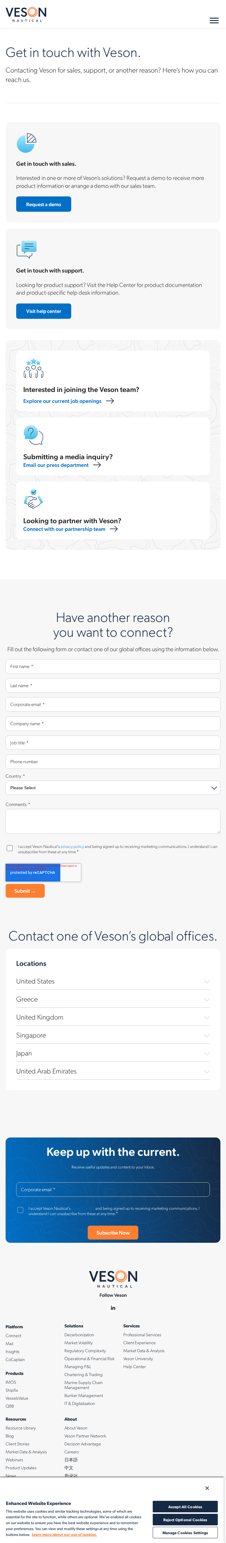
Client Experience (139, 1342)
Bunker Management (83, 1395)
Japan (24, 1052)
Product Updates (21, 1467)
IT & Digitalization (79, 1403)
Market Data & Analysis (143, 1350)
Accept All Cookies (185, 1506)
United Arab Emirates (46, 1070)
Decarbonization (79, 1334)
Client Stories (17, 1444)
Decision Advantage (82, 1444)
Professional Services (142, 1334)
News (11, 1475)
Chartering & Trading (83, 1374)
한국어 (71, 1475)
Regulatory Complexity (85, 1350)
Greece (27, 998)
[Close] (207, 1488)
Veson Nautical (26, 14)
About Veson (75, 1428)
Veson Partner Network (85, 1436)
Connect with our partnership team (64, 528)
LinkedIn (113, 1308)
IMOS (11, 1382)
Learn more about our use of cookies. (64, 1534)
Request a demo (43, 204)
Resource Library (21, 1428)
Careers (71, 1452)
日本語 (71, 1459)
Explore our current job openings (62, 400)
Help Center (134, 1366)
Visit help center (43, 311)
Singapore (31, 1034)
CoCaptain (15, 1359)
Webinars (14, 1459)
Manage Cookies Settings (185, 1532)
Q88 (10, 1406)
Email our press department (56, 464)
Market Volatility (78, 1342)
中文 (68, 1467)
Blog (10, 1436)
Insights (12, 1351)
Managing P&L (77, 1366)
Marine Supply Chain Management (83, 1384)
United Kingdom (40, 1016)
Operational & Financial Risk (89, 1358)
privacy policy (72, 846)
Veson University (138, 1358)
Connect (13, 1335)
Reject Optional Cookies (185, 1519)
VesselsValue (17, 1398)
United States (35, 980)
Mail (9, 1343)
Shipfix (12, 1390)
